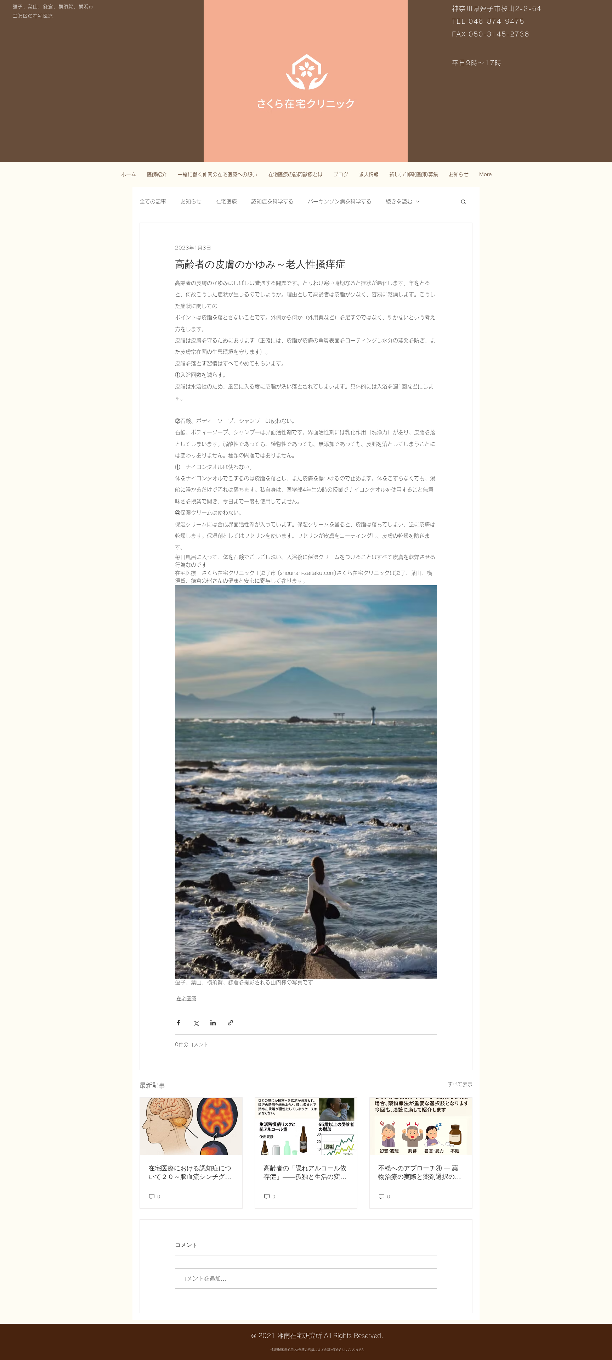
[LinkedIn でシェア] (213, 1022)
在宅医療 (226, 201)
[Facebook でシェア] (178, 1022)
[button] (463, 201)
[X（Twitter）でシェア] (195, 1022)
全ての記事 (153, 201)
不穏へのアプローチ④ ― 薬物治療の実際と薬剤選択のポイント (419, 1173)
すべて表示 (460, 1084)
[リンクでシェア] (230, 1022)
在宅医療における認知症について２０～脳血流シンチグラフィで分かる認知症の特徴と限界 (189, 1173)
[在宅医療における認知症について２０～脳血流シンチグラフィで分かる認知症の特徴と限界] (191, 1126)
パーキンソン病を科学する (340, 201)
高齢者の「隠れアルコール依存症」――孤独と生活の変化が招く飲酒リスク (305, 1173)
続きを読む (399, 201)
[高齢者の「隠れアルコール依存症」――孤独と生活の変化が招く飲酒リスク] (306, 1126)
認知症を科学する (272, 201)
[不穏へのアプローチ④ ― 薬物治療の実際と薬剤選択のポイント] (421, 1126)
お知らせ (191, 201)
